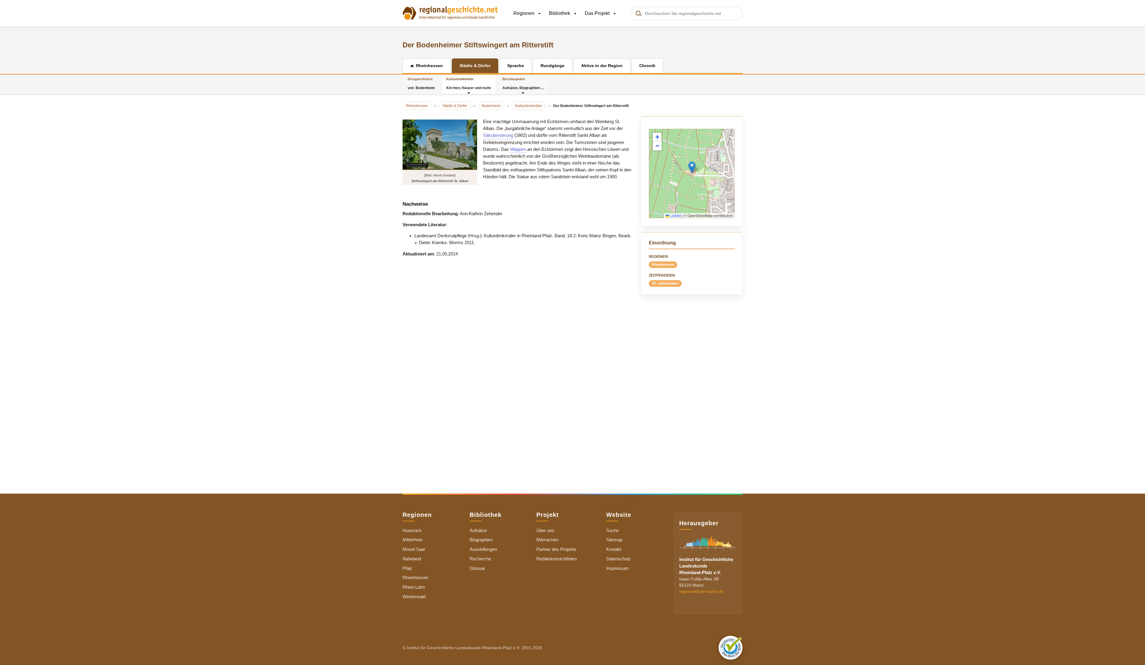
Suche (612, 530)
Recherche (480, 558)
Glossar (477, 568)
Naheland (412, 558)
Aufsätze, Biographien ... (523, 83)
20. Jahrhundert (665, 283)
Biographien (481, 539)
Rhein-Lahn (414, 587)
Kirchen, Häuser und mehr (468, 83)
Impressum (617, 568)
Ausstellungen (483, 549)
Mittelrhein (413, 539)
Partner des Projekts (556, 549)
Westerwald (414, 596)
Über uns (545, 530)
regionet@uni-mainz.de (701, 591)
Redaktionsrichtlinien (556, 558)
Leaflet (675, 215)
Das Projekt (598, 13)
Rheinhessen (663, 265)
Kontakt (613, 549)
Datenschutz (618, 558)
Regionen (524, 13)
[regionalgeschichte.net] (450, 12)
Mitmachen (547, 539)
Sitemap (614, 539)
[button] (692, 167)
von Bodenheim (421, 83)
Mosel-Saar (414, 549)
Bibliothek (560, 13)
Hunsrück (412, 530)
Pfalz (407, 568)
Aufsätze (478, 530)
